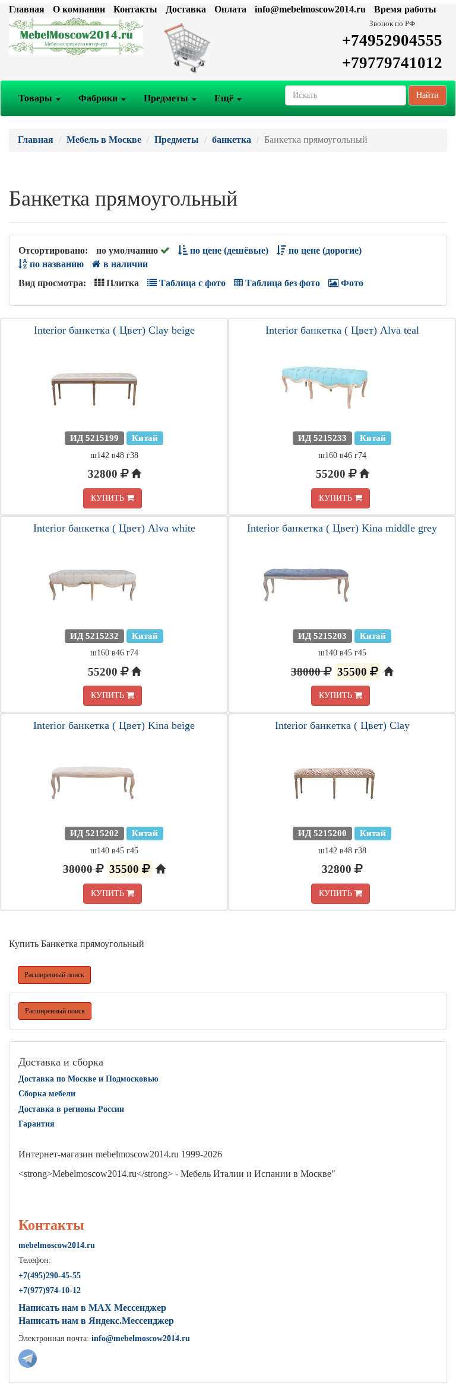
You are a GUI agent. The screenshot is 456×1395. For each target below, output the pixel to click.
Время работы (405, 9)
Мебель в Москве (103, 140)
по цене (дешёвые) (228, 250)
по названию (55, 264)
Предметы (167, 98)
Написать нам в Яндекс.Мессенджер (96, 1321)
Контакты (135, 9)
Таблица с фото (191, 283)
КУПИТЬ (108, 498)
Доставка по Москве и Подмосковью (88, 1078)
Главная (27, 9)
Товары (36, 98)
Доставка (186, 9)
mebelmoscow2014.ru (56, 1245)
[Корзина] (228, 47)
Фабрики (99, 98)
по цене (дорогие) (324, 250)
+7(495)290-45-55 (49, 1275)
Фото (350, 283)
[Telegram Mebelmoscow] (27, 1357)
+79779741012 (392, 63)
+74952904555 (392, 40)
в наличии (124, 264)
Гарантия (36, 1123)
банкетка (231, 140)
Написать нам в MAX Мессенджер (92, 1308)
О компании (79, 9)
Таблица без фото (281, 283)
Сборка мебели (46, 1093)
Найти (427, 95)
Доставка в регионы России (71, 1109)
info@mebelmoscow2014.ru (310, 9)
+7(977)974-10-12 (49, 1290)
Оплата (230, 9)
